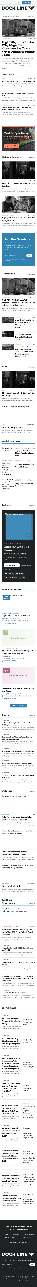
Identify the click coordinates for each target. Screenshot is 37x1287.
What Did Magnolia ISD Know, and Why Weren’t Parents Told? (11, 1132)
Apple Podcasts (12, 577)
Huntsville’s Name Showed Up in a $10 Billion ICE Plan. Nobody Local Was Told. (17, 932)
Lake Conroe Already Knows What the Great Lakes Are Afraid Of (17, 818)
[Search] (18, 2)
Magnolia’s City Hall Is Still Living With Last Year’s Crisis (17, 949)
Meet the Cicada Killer (12, 886)
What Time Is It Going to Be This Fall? (15, 992)
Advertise (21, 1281)
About (10, 1281)
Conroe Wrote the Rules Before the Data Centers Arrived (18, 963)
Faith (4, 79)
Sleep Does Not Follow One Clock (24, 484)
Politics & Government (10, 927)
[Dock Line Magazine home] (18, 8)
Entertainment (28, 1234)
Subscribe (26, 2)
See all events (18, 706)
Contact (15, 1281)
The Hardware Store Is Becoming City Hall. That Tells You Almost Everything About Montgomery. (24, 351)
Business (6, 1234)
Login (26, 1281)
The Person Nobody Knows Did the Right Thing (23, 337)
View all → (31, 157)
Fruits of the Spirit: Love (12, 427)
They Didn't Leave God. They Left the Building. (18, 81)
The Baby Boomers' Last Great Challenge (24, 465)
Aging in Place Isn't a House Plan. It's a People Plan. (17, 94)
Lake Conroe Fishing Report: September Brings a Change (14, 853)
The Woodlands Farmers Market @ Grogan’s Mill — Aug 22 (17, 652)
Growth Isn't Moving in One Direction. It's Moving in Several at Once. (16, 108)
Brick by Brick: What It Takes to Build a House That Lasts (18, 776)
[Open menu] (33, 2)
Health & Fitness (8, 91)
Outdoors (5, 814)
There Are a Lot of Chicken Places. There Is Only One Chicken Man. (17, 738)
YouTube (10, 573)
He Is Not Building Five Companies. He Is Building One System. (16, 724)
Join (29, 255)
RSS (23, 577)
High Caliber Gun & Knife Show (16, 615)
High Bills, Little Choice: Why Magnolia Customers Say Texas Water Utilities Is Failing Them (18, 48)
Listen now (12, 565)
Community (6, 39)
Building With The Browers (16, 548)
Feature (14, 1237)
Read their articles (26, 565)
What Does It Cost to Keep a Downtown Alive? (18, 751)
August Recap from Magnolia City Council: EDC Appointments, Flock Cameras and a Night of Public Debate (18, 978)
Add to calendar (10, 623)
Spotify (21, 573)
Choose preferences (24, 1268)
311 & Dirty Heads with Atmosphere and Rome (18, 689)
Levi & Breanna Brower (18, 553)
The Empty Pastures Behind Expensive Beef (17, 763)
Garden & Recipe (26, 1237)
